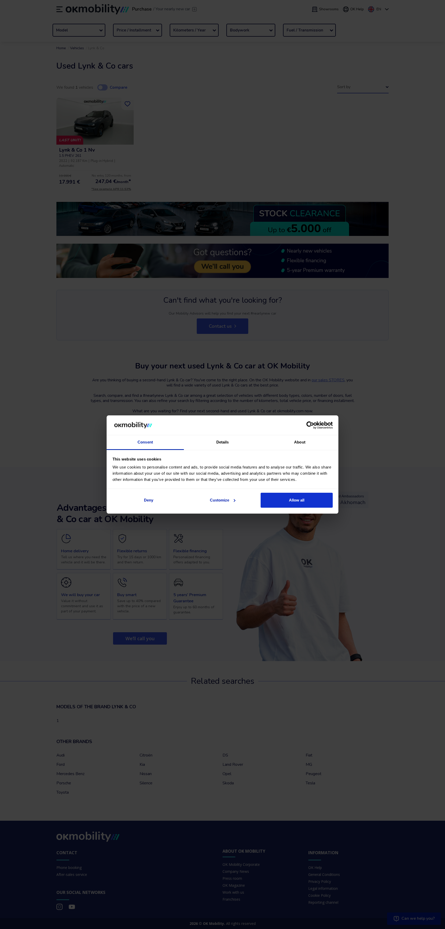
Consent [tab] (145, 442)
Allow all (296, 500)
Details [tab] (222, 442)
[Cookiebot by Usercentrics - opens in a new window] (310, 425)
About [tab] (299, 442)
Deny (148, 500)
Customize (219, 500)
